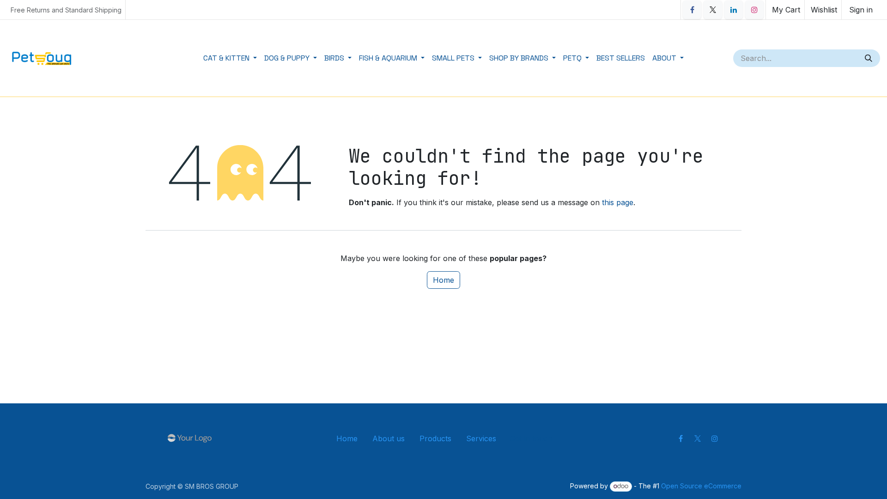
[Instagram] (754, 9)
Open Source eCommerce (701, 486)
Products (435, 438)
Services (481, 438)
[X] (713, 9)
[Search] (869, 58)
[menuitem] (230, 58)
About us (388, 438)
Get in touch (531, 438)
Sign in (861, 9)
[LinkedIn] (733, 9)
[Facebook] (692, 9)
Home (443, 280)
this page (617, 202)
